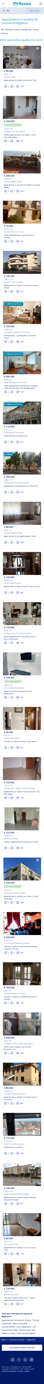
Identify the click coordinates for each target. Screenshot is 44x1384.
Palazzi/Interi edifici (10, 1330)
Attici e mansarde (20, 1323)
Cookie (27, 1371)
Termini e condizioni (9, 1371)
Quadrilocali (7, 1323)
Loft (34, 1327)
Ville (33, 1330)
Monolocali (19, 1320)
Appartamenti (7, 1320)
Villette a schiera (9, 1333)
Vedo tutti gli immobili (26, 1333)
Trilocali (35, 1320)
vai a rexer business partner (22, 1348)
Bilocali (28, 1320)
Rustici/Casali (24, 1330)
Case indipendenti (23, 1327)
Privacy (20, 1371)
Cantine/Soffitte (8, 1327)
